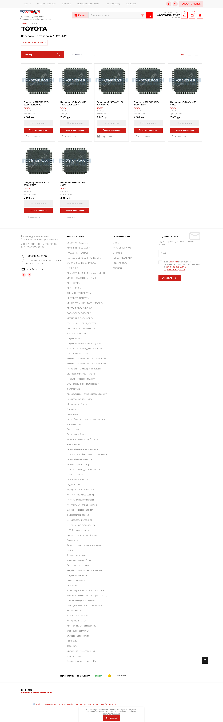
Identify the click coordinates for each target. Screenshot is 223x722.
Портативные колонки (77, 479)
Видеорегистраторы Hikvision (81, 374)
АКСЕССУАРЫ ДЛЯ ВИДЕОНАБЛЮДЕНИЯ (86, 273)
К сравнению (34, 136)
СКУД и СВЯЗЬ (74, 288)
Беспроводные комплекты (79, 399)
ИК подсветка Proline (77, 404)
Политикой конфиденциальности (119, 713)
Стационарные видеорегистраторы (84, 469)
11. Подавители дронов (78, 515)
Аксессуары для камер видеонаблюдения (87, 394)
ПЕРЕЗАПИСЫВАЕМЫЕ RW (79, 308)
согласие (173, 262)
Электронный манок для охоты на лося (85, 348)
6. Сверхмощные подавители (80, 510)
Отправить (167, 278)
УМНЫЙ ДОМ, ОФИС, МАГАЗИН (81, 278)
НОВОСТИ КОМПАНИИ (88, 3)
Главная (27, 3)
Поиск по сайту (113, 3)
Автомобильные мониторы (80, 459)
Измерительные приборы (79, 560)
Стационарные (74, 656)
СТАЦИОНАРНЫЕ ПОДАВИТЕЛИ (82, 323)
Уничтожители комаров (78, 615)
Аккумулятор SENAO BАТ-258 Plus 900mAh (87, 358)
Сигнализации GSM (76, 580)
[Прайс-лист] (196, 54)
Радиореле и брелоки (77, 434)
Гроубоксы (72, 641)
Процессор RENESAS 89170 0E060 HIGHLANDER (37, 103)
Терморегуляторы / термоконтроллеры (85, 590)
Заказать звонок (191, 4)
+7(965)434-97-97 (168, 15)
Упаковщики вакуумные (78, 631)
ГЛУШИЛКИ (72, 268)
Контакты (131, 3)
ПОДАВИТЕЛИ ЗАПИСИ (78, 253)
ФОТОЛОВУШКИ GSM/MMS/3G (81, 263)
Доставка (66, 3)
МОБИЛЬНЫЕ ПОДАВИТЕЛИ (80, 318)
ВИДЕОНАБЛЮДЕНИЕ (77, 243)
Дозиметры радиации (77, 555)
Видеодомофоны (75, 610)
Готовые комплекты (76, 474)
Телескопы (72, 646)
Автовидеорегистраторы (79, 464)
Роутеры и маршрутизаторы (80, 500)
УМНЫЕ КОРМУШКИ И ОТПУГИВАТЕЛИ (85, 303)
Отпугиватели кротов (77, 575)
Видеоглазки (73, 429)
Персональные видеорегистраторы (84, 369)
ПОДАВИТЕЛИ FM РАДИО (79, 313)
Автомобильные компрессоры (81, 626)
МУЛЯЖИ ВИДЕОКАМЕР (78, 248)
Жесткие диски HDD (76, 333)
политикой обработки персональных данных (175, 268)
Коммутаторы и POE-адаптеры (81, 495)
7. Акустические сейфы (78, 353)
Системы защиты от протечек (81, 651)
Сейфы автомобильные (78, 565)
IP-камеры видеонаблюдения (81, 379)
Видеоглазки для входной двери (82, 535)
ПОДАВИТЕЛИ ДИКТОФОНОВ (81, 328)
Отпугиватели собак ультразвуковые (84, 343)
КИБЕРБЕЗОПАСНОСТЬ (78, 298)
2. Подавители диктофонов (79, 520)
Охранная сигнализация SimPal (81, 661)
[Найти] (149, 15)
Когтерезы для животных (79, 621)
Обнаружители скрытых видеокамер (84, 605)
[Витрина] (183, 54)
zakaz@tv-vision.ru (34, 269)
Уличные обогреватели (78, 636)
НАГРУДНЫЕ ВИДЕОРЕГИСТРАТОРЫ (84, 258)
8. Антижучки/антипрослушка (81, 525)
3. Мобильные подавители (79, 530)
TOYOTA (27, 108)
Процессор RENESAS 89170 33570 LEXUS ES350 (73, 103)
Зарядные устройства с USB (80, 489)
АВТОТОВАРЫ (73, 283)
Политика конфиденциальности (36, 692)
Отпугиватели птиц (75, 338)
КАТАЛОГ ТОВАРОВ (46, 3)
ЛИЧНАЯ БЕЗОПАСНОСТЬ (79, 293)
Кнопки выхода (74, 414)
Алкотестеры (73, 540)
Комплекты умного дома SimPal (82, 505)
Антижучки (72, 585)
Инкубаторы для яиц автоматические (84, 570)
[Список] (190, 54)
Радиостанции (73, 484)
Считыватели (73, 409)
